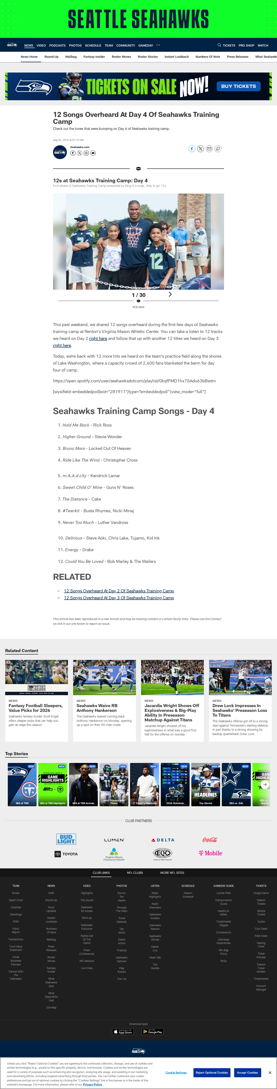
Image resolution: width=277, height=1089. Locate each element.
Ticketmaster (261, 978)
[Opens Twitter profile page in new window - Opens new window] (79, 153)
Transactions (15, 939)
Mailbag (51, 939)
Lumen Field (224, 892)
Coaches (16, 907)
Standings (16, 914)
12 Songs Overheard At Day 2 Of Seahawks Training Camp (119, 590)
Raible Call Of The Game (87, 939)
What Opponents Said (51, 997)
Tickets (261, 885)
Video (87, 885)
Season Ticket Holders (261, 968)
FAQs (224, 960)
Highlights (87, 892)
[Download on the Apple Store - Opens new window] (123, 1032)
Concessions (223, 932)
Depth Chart (16, 900)
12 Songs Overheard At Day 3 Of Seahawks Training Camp (119, 597)
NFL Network (87, 960)
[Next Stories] (265, 784)
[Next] (170, 294)
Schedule (188, 885)
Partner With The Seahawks (16, 975)
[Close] (270, 1073)
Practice (121, 950)
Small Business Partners (16, 960)
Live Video (87, 967)
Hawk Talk (155, 957)
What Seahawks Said (51, 982)
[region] (138, 1073)
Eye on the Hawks (122, 896)
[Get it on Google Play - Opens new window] (152, 1033)
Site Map (51, 1007)
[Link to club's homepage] (12, 45)
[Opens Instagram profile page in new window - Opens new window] (86, 153)
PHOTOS (121, 885)
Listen (155, 885)
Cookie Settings (176, 1072)
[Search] (219, 45)
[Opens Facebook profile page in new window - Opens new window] (73, 153)
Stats (16, 921)
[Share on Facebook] (191, 151)
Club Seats (261, 928)
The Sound (87, 900)
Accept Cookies (247, 1072)
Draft (51, 892)
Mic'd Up (87, 917)
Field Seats (261, 935)
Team (16, 885)
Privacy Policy (92, 1084)
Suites (261, 921)
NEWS (51, 885)
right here (98, 338)
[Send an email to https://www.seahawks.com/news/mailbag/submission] (93, 153)
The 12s (121, 978)
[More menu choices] (158, 45)
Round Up (51, 900)
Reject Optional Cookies (212, 1072)
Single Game (261, 892)
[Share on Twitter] (200, 151)
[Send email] (209, 151)
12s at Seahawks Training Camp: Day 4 (100, 180)
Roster (16, 892)
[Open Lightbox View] (138, 254)
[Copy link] (217, 149)
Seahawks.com (79, 147)
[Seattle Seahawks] (138, 1051)
